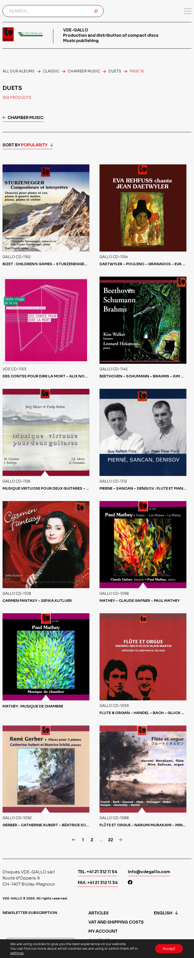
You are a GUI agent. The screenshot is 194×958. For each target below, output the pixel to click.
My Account (102, 931)
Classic (51, 71)
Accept (169, 948)
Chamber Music (84, 71)
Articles (98, 913)
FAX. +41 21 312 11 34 (98, 882)
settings (17, 953)
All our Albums (19, 71)
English (163, 913)
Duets (114, 71)
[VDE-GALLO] (23, 34)
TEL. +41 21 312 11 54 (97, 871)
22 (110, 840)
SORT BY (25, 145)
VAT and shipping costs (116, 922)
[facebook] (130, 883)
